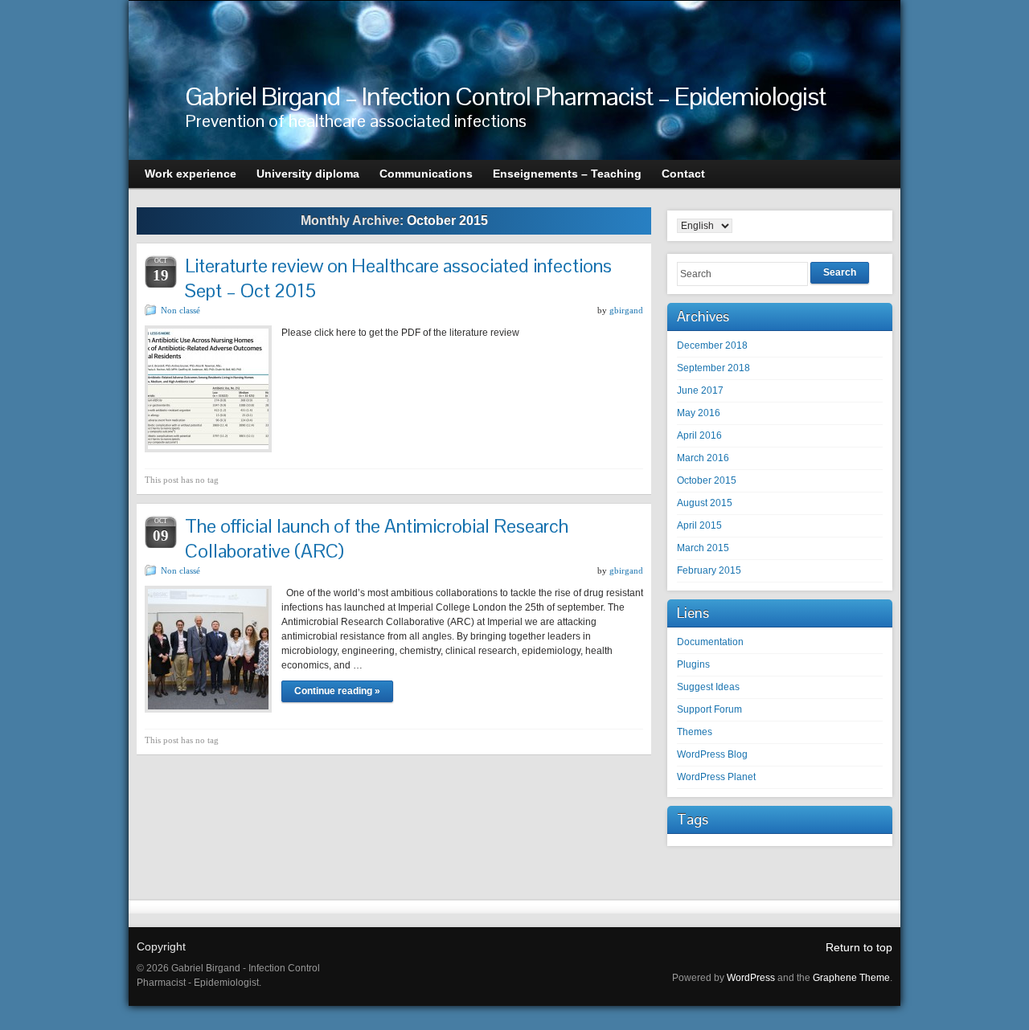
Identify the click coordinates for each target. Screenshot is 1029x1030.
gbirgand (626, 310)
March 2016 (703, 458)
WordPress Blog (712, 754)
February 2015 (709, 570)
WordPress (751, 977)
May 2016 (698, 413)
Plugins (693, 664)
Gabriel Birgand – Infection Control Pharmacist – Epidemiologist (505, 96)
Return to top (859, 947)
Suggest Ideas (708, 687)
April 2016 (699, 435)
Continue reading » (337, 691)
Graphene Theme (851, 977)
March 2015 (703, 548)
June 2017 (700, 390)
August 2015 (704, 503)
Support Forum (709, 709)
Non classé (180, 310)
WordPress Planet (716, 777)
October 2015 (706, 480)
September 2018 (713, 368)
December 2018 (712, 345)
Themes (694, 732)
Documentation (710, 642)
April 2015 (699, 525)
